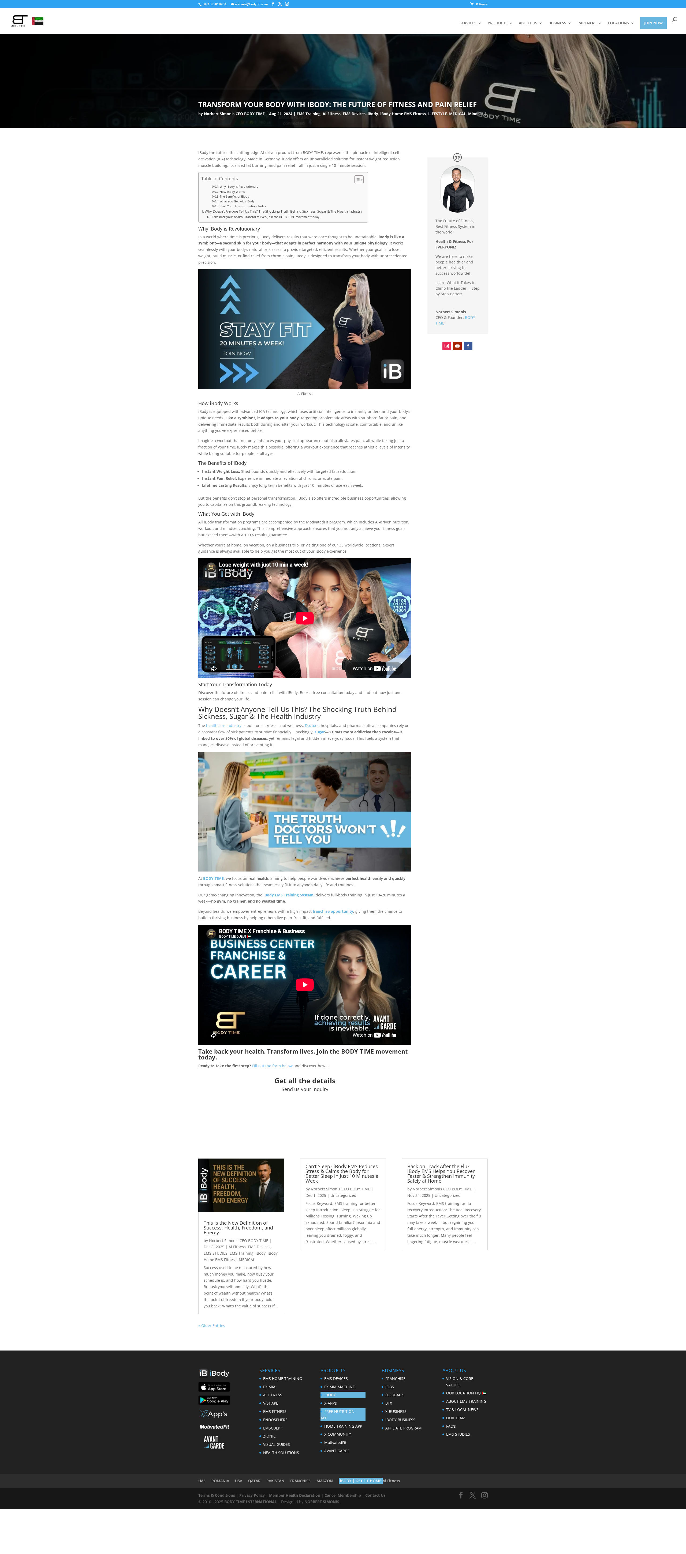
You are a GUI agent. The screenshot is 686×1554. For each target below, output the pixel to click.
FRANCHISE (395, 1378)
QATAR (254, 1480)
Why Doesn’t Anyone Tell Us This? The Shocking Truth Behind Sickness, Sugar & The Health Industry (283, 211)
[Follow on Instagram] (446, 346)
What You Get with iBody (237, 201)
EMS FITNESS (274, 1411)
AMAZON (324, 1480)
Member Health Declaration (294, 1495)
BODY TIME (357, 1051)
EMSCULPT (272, 1428)
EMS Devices (354, 113)
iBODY (330, 1394)
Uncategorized (343, 1195)
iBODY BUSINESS (400, 1419)
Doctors (312, 725)
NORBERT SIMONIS (321, 1501)
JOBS (389, 1386)
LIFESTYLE (437, 113)
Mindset (475, 113)
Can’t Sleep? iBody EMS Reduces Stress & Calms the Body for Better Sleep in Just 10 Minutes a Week (341, 1173)
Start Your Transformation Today (243, 206)
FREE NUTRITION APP (337, 1414)
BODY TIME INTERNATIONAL (250, 1501)
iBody (373, 113)
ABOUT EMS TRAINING (466, 1401)
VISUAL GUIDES (276, 1444)
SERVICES (468, 23)
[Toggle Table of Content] (356, 179)
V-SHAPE (270, 1403)
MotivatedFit (335, 1442)
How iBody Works (232, 192)
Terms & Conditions (216, 1495)
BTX (388, 1403)
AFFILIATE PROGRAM (403, 1428)
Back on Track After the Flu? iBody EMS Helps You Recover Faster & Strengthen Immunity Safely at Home (441, 1173)
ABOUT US (528, 23)
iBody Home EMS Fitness (403, 113)
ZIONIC (269, 1436)
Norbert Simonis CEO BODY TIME (234, 113)
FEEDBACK (394, 1394)
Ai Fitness (332, 113)
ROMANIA (220, 1480)
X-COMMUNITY (337, 1434)
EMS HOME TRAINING (282, 1378)
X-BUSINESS (396, 1411)
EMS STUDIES (216, 1253)
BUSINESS (557, 23)
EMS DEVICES (336, 1378)
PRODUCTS (498, 23)
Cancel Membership (343, 1495)
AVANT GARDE (337, 1450)
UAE (202, 1480)
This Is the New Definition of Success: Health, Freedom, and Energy (238, 1228)
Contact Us (375, 1495)
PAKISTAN (275, 1480)
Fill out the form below (272, 1065)
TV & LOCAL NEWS (462, 1409)
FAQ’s (451, 1426)
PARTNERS (586, 23)
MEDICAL (457, 113)
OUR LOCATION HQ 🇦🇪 (466, 1392)
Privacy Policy (252, 1495)
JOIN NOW (653, 22)
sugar (320, 731)
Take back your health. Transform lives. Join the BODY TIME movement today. (266, 217)
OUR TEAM (455, 1417)
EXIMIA (269, 1386)
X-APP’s (330, 1403)
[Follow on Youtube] (457, 346)
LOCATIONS (618, 23)
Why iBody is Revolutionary (239, 186)
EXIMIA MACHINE (339, 1386)
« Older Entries (211, 1325)
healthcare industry (223, 725)
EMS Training (308, 113)
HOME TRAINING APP (343, 1426)
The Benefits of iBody (234, 196)
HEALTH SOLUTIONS (281, 1452)
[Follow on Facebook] (468, 346)
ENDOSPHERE (275, 1419)
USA (238, 1480)
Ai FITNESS (272, 1394)
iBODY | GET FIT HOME (360, 1480)
